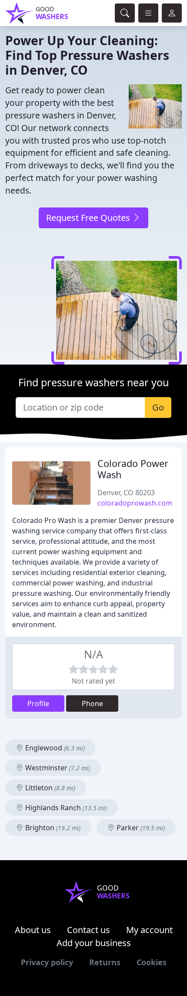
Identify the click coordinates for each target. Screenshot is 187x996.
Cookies (152, 962)
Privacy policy (47, 962)
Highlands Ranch (65, 807)
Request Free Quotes (89, 218)
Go (158, 407)
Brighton (51, 827)
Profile (38, 703)
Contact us (88, 930)
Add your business (94, 943)
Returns (104, 962)
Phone (92, 703)
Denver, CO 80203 (126, 492)
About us (33, 930)
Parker (140, 827)
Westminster (56, 767)
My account (149, 930)
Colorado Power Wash (132, 469)
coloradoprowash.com (134, 503)
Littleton (49, 787)
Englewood (54, 748)
